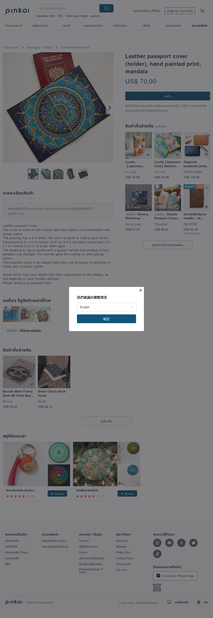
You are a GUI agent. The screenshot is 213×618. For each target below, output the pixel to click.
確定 (106, 318)
